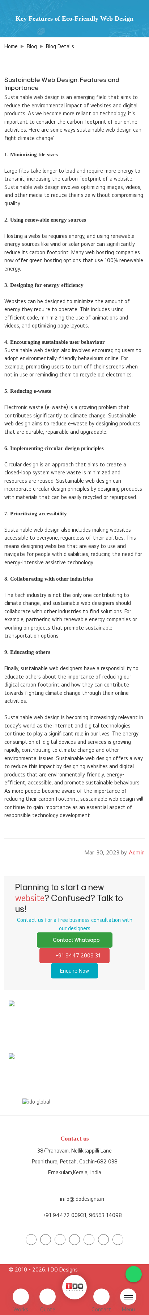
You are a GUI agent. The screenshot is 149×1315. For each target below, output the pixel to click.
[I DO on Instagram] (60, 1239)
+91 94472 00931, (65, 1215)
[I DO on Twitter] (45, 1239)
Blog (32, 46)
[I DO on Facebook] (31, 1239)
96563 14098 (95, 1027)
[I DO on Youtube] (74, 1239)
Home (11, 46)
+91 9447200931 (47, 1027)
